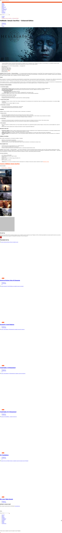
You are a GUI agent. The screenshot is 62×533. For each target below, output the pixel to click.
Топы (3, 3)
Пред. (1, 236)
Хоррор (3, 520)
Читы (3, 10)
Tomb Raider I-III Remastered (8, 367)
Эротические (4, 523)
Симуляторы (4, 518)
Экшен (3, 25)
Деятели (3, 5)
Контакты (3, 12)
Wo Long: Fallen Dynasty (6, 499)
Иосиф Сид (4, 23)
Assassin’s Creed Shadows (7, 324)
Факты (3, 4)
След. (1, 237)
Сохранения (4, 9)
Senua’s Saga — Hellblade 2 (7, 167)
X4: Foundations (4, 455)
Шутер (3, 521)
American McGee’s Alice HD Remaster (10, 280)
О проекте (3, 11)
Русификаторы (4, 8)
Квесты (3, 516)
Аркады (3, 514)
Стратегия (3, 519)
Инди (3, 515)
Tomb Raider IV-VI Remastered (8, 412)
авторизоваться (17, 506)
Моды (3, 6)
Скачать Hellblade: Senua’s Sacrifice (10, 163)
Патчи (3, 7)
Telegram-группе (46, 161)
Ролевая (3, 517)
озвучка (9, 70)
